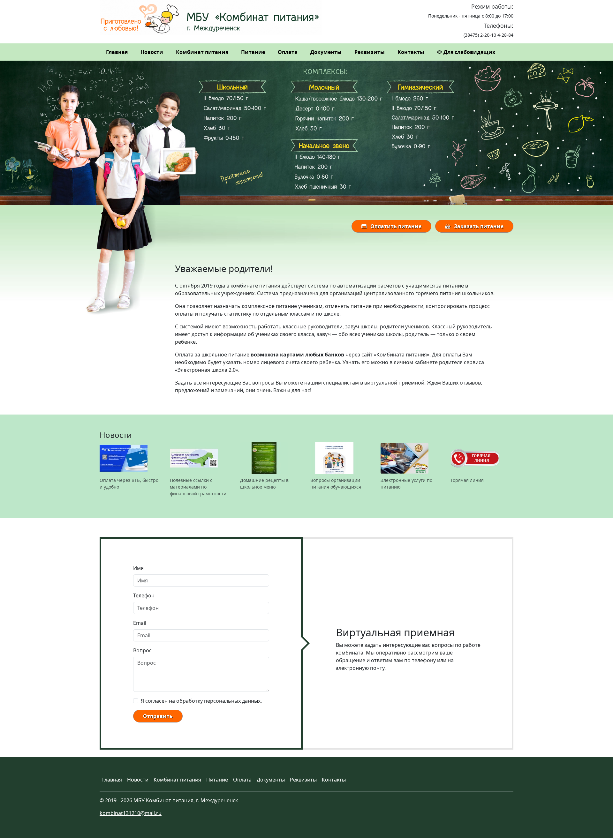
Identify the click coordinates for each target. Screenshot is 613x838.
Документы (326, 52)
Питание (253, 52)
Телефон (144, 595)
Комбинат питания (202, 52)
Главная (117, 52)
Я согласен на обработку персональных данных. (201, 700)
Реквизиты (369, 52)
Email (139, 622)
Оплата (288, 52)
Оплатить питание (395, 226)
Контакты (410, 52)
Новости (151, 52)
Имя (138, 568)
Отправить (158, 716)
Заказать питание (478, 226)
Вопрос (142, 650)
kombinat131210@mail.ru (131, 813)
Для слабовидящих (468, 52)
